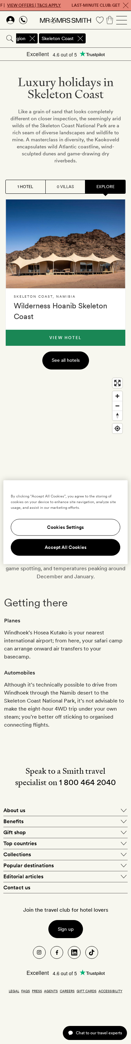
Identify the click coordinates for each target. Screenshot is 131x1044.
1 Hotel (25, 186)
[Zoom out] (117, 406)
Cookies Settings (65, 527)
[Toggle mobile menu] (121, 20)
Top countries (20, 843)
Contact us (16, 887)
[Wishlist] (99, 20)
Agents (51, 991)
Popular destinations (28, 865)
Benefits (13, 821)
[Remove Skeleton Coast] (80, 38)
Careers (67, 991)
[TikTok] (91, 952)
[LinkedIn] (74, 952)
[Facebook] (56, 952)
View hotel (65, 337)
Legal (14, 991)
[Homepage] (65, 20)
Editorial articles (23, 876)
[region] (65, 441)
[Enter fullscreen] (117, 383)
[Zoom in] (117, 396)
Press (37, 991)
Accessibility (110, 991)
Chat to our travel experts (99, 1032)
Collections (17, 854)
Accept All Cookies (66, 547)
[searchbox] (109, 38)
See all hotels (66, 360)
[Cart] (109, 20)
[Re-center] (117, 428)
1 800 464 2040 (87, 782)
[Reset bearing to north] (117, 415)
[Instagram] (39, 952)
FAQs (25, 991)
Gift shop (14, 832)
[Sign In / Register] (10, 20)
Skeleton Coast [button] (58, 38)
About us (14, 810)
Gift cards (86, 991)
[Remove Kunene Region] (32, 38)
